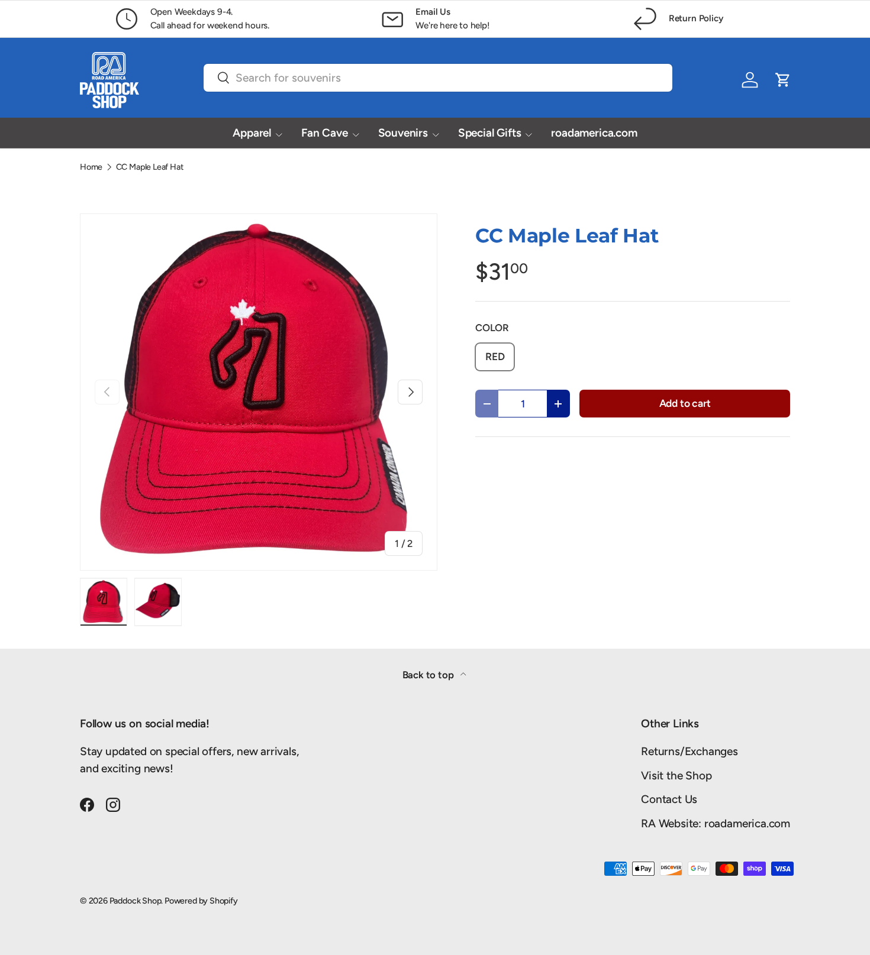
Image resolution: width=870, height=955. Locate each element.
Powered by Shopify (201, 900)
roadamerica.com (594, 133)
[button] (783, 80)
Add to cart (685, 403)
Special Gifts (489, 133)
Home (91, 167)
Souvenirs (403, 133)
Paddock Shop (135, 900)
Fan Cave (324, 133)
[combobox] (438, 78)
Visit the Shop (676, 775)
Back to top (429, 675)
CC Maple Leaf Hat (149, 167)
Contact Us (669, 799)
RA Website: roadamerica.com (715, 823)
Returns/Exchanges (689, 751)
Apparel (252, 133)
